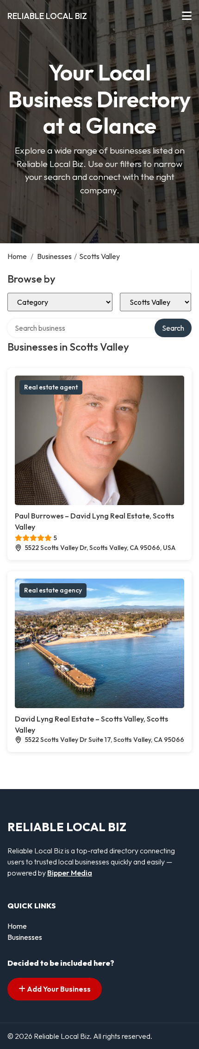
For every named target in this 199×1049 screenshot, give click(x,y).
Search (173, 328)
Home (17, 256)
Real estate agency (53, 590)
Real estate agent (51, 387)
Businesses (54, 256)
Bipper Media (69, 872)
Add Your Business (58, 988)
